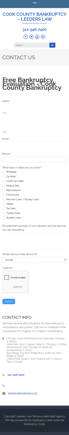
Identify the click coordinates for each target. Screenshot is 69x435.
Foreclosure (12, 194)
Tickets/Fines (13, 213)
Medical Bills (12, 185)
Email (6, 138)
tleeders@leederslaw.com (22, 393)
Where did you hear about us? (20, 254)
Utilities (10, 204)
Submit (8, 301)
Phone (6, 153)
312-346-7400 (34, 29)
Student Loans (13, 217)
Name (6, 101)
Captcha (7, 267)
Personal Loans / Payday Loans (22, 199)
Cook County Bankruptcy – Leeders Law (34, 17)
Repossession (13, 190)
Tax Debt (10, 208)
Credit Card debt (15, 181)
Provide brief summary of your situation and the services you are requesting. (34, 227)
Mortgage (11, 172)
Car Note (10, 176)
